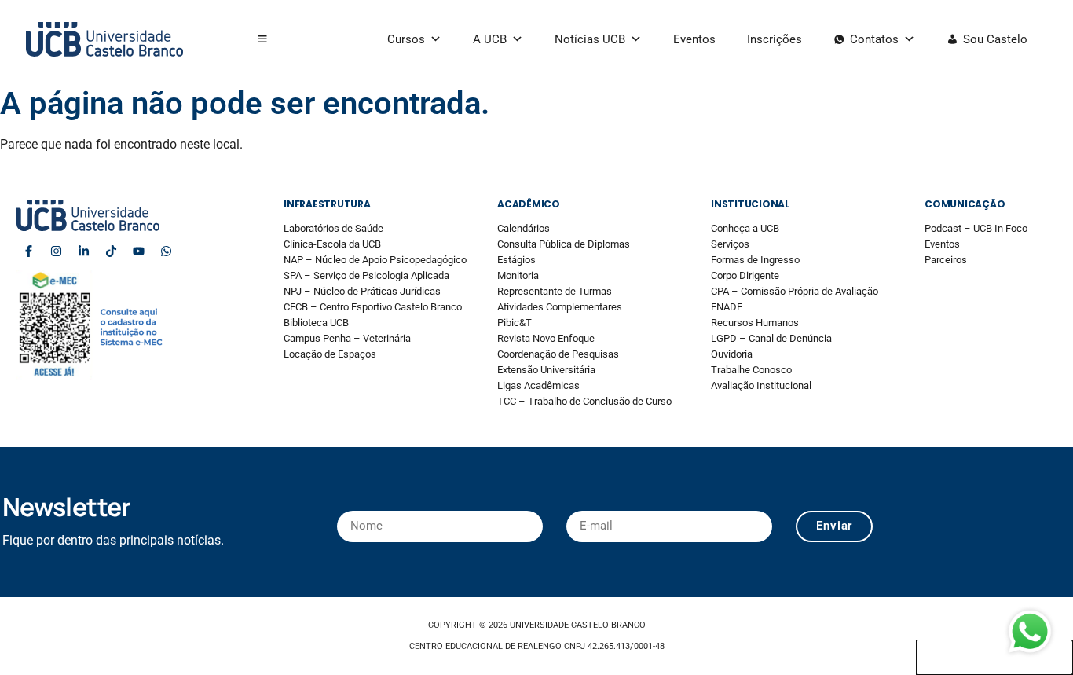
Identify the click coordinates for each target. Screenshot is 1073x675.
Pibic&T (514, 322)
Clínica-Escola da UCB (332, 244)
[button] (262, 39)
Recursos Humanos (755, 322)
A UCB (490, 39)
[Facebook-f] (28, 250)
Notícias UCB (590, 39)
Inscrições (774, 39)
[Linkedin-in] (83, 250)
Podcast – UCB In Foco (976, 228)
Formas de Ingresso (755, 260)
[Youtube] (138, 250)
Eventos (694, 39)
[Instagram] (56, 250)
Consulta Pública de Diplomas (563, 244)
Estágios (516, 260)
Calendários (523, 228)
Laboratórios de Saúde (333, 228)
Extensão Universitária (546, 370)
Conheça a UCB (745, 228)
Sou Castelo (995, 39)
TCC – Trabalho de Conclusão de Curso (584, 401)
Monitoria (518, 275)
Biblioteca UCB (316, 322)
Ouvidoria (732, 354)
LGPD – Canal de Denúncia (771, 338)
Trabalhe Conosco (751, 370)
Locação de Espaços (330, 354)
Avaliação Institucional (761, 385)
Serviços (730, 244)
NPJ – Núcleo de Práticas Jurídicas (362, 291)
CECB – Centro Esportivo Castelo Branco (373, 307)
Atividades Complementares (559, 307)
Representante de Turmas (554, 291)
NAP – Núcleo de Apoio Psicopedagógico (375, 260)
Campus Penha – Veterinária (347, 338)
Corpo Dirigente (745, 275)
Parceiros (946, 260)
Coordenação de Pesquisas (558, 354)
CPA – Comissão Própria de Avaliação (794, 291)
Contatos (874, 39)
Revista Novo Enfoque (546, 338)
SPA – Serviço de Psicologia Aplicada (366, 275)
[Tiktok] (111, 250)
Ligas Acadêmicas (538, 385)
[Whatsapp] (166, 250)
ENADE (726, 307)
